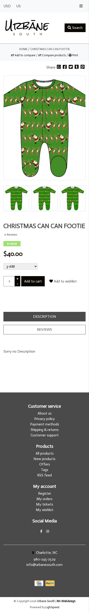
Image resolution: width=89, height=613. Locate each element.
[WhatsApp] (59, 67)
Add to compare (25, 55)
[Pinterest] (83, 67)
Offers (44, 464)
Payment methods (44, 424)
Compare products (53, 55)
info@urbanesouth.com (44, 564)
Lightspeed (52, 607)
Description (44, 316)
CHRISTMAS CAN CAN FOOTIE (50, 49)
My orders (44, 499)
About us (45, 413)
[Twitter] (71, 67)
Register (44, 493)
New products (44, 459)
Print (75, 55)
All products (45, 453)
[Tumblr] (77, 67)
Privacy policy (44, 419)
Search (77, 27)
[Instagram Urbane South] (47, 531)
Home (23, 49)
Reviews (44, 329)
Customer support (45, 435)
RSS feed (44, 475)
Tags (44, 470)
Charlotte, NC (46, 552)
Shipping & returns (45, 429)
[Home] (27, 28)
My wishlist (44, 510)
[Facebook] (65, 67)
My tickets (44, 504)
